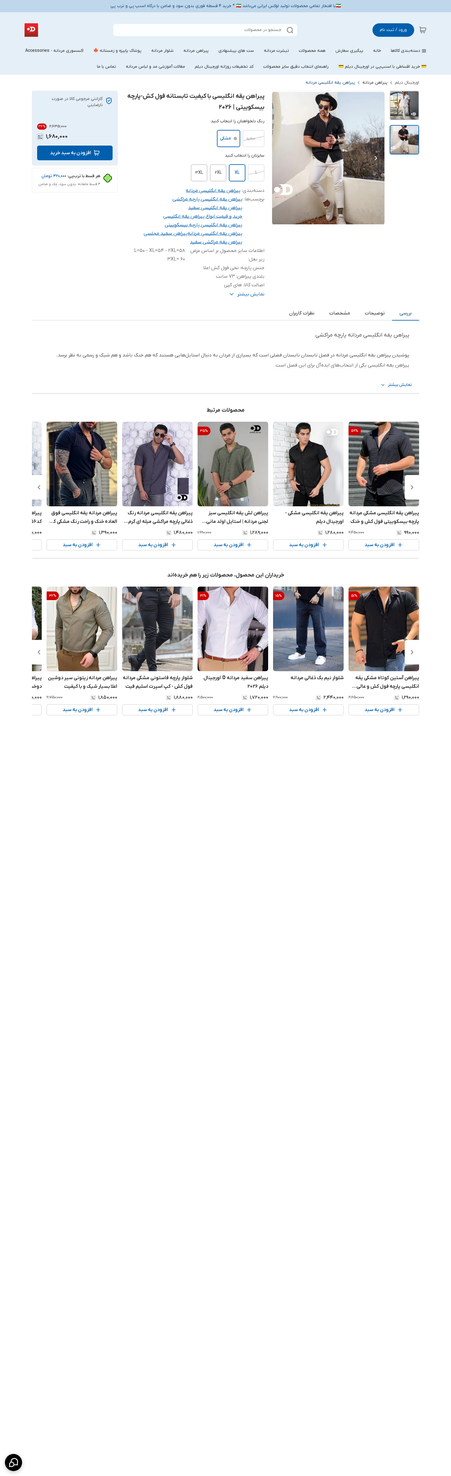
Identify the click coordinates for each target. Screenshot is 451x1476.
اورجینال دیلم (407, 83)
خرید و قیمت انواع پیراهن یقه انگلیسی (202, 216)
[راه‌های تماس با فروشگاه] (13, 1462)
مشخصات (339, 313)
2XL (218, 173)
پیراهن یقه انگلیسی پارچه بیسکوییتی (203, 225)
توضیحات (375, 313)
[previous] (412, 487)
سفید (250, 138)
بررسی (405, 313)
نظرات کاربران (301, 313)
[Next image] (376, 158)
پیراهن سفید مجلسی (165, 233)
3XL (199, 173)
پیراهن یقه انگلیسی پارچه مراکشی (207, 199)
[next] (39, 487)
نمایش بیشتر (400, 385)
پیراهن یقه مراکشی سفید (216, 242)
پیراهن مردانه (374, 83)
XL (237, 173)
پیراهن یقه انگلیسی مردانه (330, 83)
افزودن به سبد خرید (70, 153)
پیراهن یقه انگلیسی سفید (215, 208)
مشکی (225, 138)
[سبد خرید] (422, 30)
